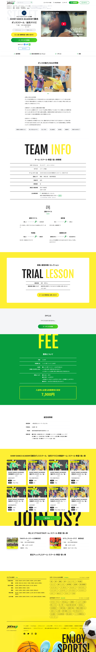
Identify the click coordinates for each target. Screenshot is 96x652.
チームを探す (26, 626)
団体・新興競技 (83, 584)
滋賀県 (27, 590)
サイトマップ (26, 630)
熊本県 (27, 596)
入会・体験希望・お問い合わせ (25, 35)
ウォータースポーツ (72, 581)
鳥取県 (24, 592)
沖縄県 (43, 596)
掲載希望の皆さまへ (28, 628)
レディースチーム (54, 617)
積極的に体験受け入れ (21, 129)
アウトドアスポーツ (82, 587)
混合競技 (75, 584)
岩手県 (24, 580)
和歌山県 (36, 590)
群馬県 (40, 583)
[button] (49, 93)
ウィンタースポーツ (54, 587)
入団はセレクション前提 (55, 611)
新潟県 (24, 585)
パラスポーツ (67, 593)
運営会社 (86, 626)
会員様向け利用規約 (68, 626)
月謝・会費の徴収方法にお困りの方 (52, 628)
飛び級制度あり (54, 608)
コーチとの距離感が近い (79, 614)
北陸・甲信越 (10, 585)
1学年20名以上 (65, 602)
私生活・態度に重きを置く (71, 605)
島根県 (27, 592)
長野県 (20, 585)
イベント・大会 (48, 2)
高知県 (16, 594)
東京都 (16, 583)
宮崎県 (35, 596)
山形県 (35, 580)
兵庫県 (20, 590)
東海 (12, 587)
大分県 (31, 596)
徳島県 (39, 592)
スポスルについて (41, 626)
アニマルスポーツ (63, 590)
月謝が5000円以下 (76, 129)
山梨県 (16, 585)
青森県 (20, 580)
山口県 (31, 592)
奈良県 (31, 590)
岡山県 (16, 592)
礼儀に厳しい (81, 605)
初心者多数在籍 (60, 614)
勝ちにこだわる (54, 605)
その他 (73, 593)
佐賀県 (20, 596)
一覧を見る (46, 518)
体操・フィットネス (61, 584)
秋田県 (31, 580)
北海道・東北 (10, 580)
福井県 (35, 585)
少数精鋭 (72, 602)
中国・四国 (11, 592)
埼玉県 (25, 583)
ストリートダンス (50, 165)
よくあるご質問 (49, 626)
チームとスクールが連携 (81, 602)
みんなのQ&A (58, 2)
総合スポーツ (59, 593)
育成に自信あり (69, 614)
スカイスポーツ (73, 587)
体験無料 (67, 129)
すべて (84, 577)
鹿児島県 (39, 596)
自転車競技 (69, 584)
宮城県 (27, 580)
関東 (19, 25)
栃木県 (36, 583)
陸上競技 (80, 581)
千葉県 (28, 583)
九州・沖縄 (11, 596)
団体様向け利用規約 (78, 626)
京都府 (24, 590)
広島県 (20, 592)
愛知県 (24, 587)
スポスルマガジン (74, 628)
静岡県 (20, 587)
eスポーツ (53, 593)
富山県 (27, 585)
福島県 (39, 580)
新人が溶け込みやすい (33, 129)
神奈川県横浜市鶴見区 (26, 25)
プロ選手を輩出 (62, 608)
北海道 (16, 580)
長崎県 (24, 596)
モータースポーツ (54, 590)
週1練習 (59, 129)
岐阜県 (16, 587)
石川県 (31, 585)
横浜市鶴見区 (53, 176)
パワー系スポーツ (63, 587)
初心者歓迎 (52, 129)
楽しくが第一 (44, 129)
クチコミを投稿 (25, 40)
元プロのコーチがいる (55, 602)
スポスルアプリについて (38, 628)
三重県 (27, 587)
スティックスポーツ (72, 590)
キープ (65, 2)
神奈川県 (46, 176)
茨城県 (32, 583)
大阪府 (16, 590)
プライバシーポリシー (58, 626)
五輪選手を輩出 (71, 608)
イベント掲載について (65, 628)
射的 (65, 581)
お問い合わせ (82, 628)
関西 (12, 590)
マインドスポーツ (82, 590)
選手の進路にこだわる (66, 611)
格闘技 (60, 581)
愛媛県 (42, 592)
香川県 (35, 592)
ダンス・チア (42, 165)
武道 (56, 581)
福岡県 (16, 596)
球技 (51, 581)
